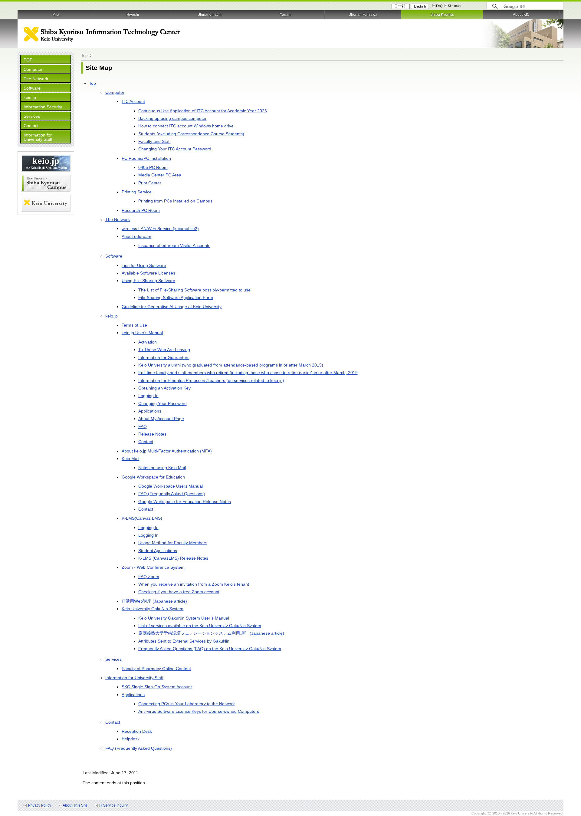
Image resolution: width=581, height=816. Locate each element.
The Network (36, 78)
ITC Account (133, 101)
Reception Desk (137, 731)
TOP (28, 60)
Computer (33, 69)
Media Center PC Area (159, 175)
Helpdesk (131, 738)
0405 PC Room (153, 167)
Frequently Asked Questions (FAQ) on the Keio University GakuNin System (209, 648)
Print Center (149, 182)
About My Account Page (161, 418)
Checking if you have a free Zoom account (178, 591)
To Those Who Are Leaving (164, 349)
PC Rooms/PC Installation (146, 158)
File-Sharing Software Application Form (175, 297)
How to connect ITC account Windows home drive (186, 125)
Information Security (43, 106)
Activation (147, 342)
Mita (55, 14)
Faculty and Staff (154, 141)
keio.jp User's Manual (142, 332)
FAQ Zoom (148, 576)
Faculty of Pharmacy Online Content (156, 668)
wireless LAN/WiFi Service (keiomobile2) (160, 228)
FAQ (439, 6)
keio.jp (30, 97)
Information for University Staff (38, 137)
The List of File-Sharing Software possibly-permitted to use (194, 290)
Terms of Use (134, 325)
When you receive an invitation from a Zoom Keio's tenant (193, 584)
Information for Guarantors (163, 357)
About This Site (75, 805)
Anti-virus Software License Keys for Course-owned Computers (198, 711)
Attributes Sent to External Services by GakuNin (183, 641)
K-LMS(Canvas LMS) (142, 518)
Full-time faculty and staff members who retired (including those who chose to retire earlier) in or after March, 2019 (248, 372)
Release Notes (152, 434)
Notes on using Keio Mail (162, 467)
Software (32, 88)
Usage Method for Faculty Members (172, 542)
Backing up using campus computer (172, 118)
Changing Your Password (162, 403)
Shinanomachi (210, 14)
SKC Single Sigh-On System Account (157, 686)
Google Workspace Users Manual (170, 486)
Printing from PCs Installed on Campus (175, 201)
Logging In (148, 395)
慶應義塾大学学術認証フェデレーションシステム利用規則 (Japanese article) (211, 633)
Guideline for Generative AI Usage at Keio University (172, 306)
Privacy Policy (40, 805)
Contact (31, 125)
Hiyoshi (132, 14)
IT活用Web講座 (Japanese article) (154, 601)
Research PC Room (141, 210)
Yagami (286, 14)
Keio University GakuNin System (152, 608)
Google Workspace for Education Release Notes (184, 501)
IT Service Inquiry (113, 805)
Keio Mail (130, 458)
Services (32, 116)
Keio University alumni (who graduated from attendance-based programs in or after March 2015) (230, 365)
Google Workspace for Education (153, 477)
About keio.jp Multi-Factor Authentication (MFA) (167, 451)
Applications (149, 411)
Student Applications (157, 550)
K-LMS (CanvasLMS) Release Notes (173, 558)
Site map (454, 6)
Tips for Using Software (144, 265)
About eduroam (136, 236)
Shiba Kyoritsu (442, 14)
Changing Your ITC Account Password (174, 148)
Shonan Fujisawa (363, 14)
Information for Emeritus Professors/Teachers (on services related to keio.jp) (211, 380)
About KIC (521, 14)
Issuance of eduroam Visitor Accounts (174, 245)
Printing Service (137, 191)
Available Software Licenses (148, 273)
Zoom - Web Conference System (153, 567)
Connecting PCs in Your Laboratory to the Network (186, 703)
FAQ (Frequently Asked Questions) (171, 493)
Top (84, 55)
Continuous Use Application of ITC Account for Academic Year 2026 (202, 110)
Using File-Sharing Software (148, 280)
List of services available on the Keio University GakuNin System (199, 625)
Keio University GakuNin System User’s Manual (183, 618)
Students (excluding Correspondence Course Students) (191, 133)
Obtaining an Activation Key (164, 388)
